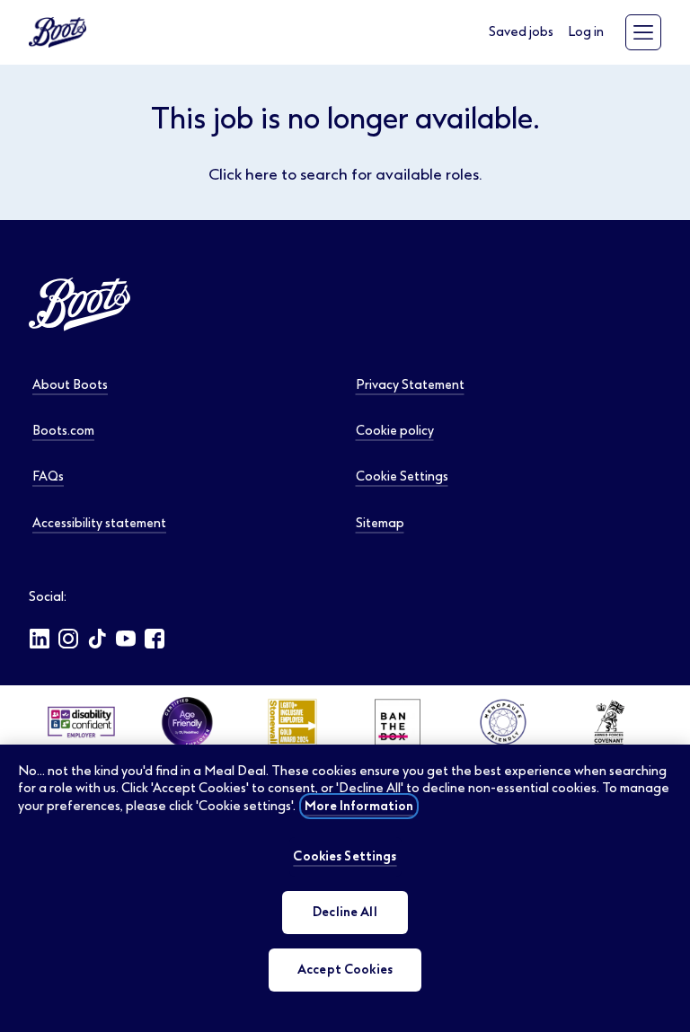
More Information (359, 806)
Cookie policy (395, 430)
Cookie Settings (402, 476)
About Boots (70, 384)
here (261, 174)
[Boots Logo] (57, 32)
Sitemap (380, 523)
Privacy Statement (410, 384)
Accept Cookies (345, 969)
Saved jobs (521, 32)
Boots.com (63, 430)
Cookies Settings (344, 856)
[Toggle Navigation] (643, 32)
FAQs (48, 476)
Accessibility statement (99, 523)
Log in (586, 32)
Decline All (345, 912)
